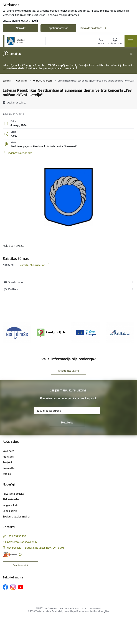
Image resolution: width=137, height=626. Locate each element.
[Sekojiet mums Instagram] (13, 587)
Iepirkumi (8, 456)
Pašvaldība (9, 468)
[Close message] (131, 54)
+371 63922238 (16, 536)
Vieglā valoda (10, 505)
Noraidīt (20, 28)
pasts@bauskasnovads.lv (22, 542)
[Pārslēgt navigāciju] (131, 41)
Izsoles (7, 473)
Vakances (8, 451)
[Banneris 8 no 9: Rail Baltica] (120, 332)
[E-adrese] (10, 554)
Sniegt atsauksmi (68, 370)
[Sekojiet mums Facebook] (5, 587)
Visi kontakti (20, 565)
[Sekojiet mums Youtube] (20, 587)
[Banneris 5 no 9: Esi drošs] (17, 332)
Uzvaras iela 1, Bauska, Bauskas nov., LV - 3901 (35, 547)
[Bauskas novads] (16, 41)
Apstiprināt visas (58, 28)
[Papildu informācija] (20, 554)
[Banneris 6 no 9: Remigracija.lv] (51, 332)
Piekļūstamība (11, 499)
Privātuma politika (13, 493)
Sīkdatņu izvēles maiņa (16, 516)
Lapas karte (10, 510)
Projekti (7, 462)
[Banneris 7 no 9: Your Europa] (85, 332)
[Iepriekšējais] (7, 332)
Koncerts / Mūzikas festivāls (33, 265)
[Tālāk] (130, 332)
